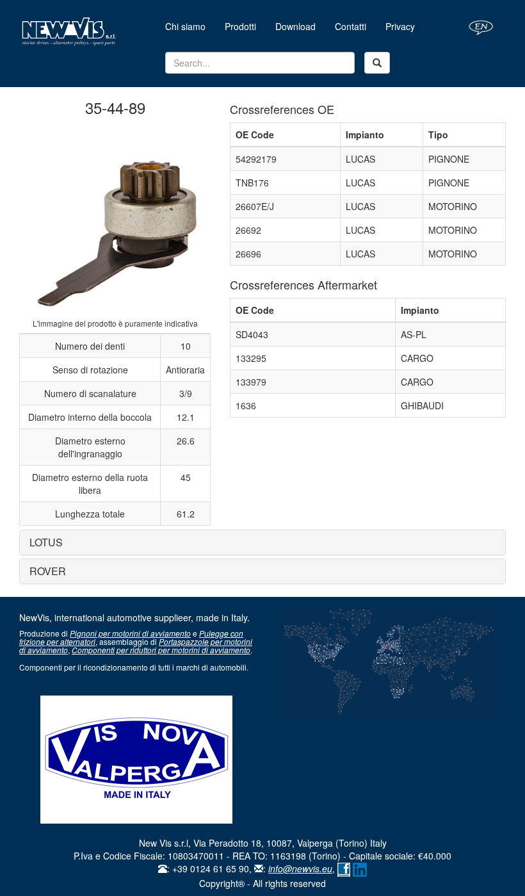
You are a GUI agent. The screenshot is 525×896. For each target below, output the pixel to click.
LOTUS (46, 542)
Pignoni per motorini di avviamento (130, 633)
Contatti (350, 26)
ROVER (47, 571)
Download (295, 26)
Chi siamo (190, 26)
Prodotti (240, 26)
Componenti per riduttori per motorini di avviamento (161, 649)
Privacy (400, 26)
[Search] (377, 63)
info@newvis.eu (300, 868)
